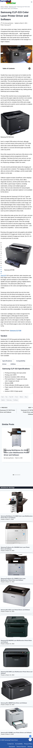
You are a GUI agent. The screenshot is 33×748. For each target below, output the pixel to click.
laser (26, 397)
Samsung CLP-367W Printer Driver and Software (27, 411)
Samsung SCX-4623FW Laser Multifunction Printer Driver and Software (16, 641)
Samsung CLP (7, 25)
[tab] (7, 361)
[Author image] (2, 23)
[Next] (28, 450)
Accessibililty (19, 743)
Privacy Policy (28, 743)
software (15, 400)
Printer (2, 25)
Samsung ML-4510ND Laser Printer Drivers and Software (16, 732)
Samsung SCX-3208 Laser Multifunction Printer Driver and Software (16, 672)
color (16, 397)
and (2, 397)
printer (3, 400)
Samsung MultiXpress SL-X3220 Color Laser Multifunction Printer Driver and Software (16, 452)
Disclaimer (12, 746)
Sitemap (29, 746)
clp (6, 397)
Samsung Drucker (9, 23)
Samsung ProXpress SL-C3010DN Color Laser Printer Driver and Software (15, 548)
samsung (9, 400)
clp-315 (11, 397)
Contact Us (10, 743)
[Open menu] (31, 2)
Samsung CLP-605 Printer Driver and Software (7, 410)
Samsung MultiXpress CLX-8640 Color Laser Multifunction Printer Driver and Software (17, 516)
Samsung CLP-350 (15, 330)
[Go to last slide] (4, 450)
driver (21, 397)
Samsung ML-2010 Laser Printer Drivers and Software (15, 609)
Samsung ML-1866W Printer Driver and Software (14, 703)
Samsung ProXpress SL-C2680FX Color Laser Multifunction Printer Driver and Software (13, 579)
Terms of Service (21, 746)
